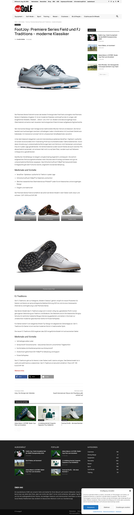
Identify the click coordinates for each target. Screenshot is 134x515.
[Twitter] (116, 1)
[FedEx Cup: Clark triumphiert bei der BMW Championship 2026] (92, 37)
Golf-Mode (21, 22)
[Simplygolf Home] (29, 8)
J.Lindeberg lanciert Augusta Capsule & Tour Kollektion (47, 424)
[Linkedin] (113, 1)
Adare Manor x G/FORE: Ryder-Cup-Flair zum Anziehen (25, 424)
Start (16, 22)
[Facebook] (109, 1)
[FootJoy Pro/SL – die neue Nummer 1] (72, 413)
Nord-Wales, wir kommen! (106, 45)
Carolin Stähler (21, 39)
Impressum (118, 511)
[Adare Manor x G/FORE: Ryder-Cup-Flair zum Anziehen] (25, 413)
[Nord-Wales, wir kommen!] (92, 48)
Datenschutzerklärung (109, 511)
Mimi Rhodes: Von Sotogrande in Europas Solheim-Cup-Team (108, 66)
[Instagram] (111, 1)
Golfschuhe (18, 420)
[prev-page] (16, 429)
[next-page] (19, 429)
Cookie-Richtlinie (97, 511)
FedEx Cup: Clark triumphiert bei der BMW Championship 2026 (107, 37)
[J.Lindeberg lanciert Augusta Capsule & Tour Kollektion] (49, 413)
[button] (130, 491)
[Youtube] (118, 1)
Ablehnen (107, 507)
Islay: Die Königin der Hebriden (25, 393)
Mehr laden (103, 74)
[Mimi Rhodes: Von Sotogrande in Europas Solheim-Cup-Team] (92, 67)
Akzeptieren (91, 507)
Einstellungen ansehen (123, 507)
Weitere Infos (19, 371)
